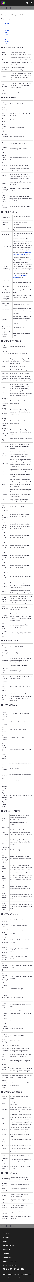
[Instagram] (7, 1269)
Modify (7, 30)
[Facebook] (4, 1269)
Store (5, 1241)
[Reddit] (18, 1269)
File (6, 26)
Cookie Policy (16, 1274)
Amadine (7, 23)
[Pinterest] (11, 1269)
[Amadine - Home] (3, 3)
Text (6, 34)
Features (6, 1233)
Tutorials (6, 1253)
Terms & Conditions (26, 1274)
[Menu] (31, 3)
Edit (6, 28)
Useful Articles (8, 1245)
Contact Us (7, 1257)
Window (7, 41)
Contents (13, 8)
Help (6, 43)
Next (8, 8)
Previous (3, 8)
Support (6, 1237)
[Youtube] (22, 1269)
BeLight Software (9, 1265)
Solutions (6, 1249)
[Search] (27, 3)
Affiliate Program (9, 1261)
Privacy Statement (7, 1274)
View (6, 39)
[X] (15, 1269)
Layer (6, 32)
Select (6, 37)
